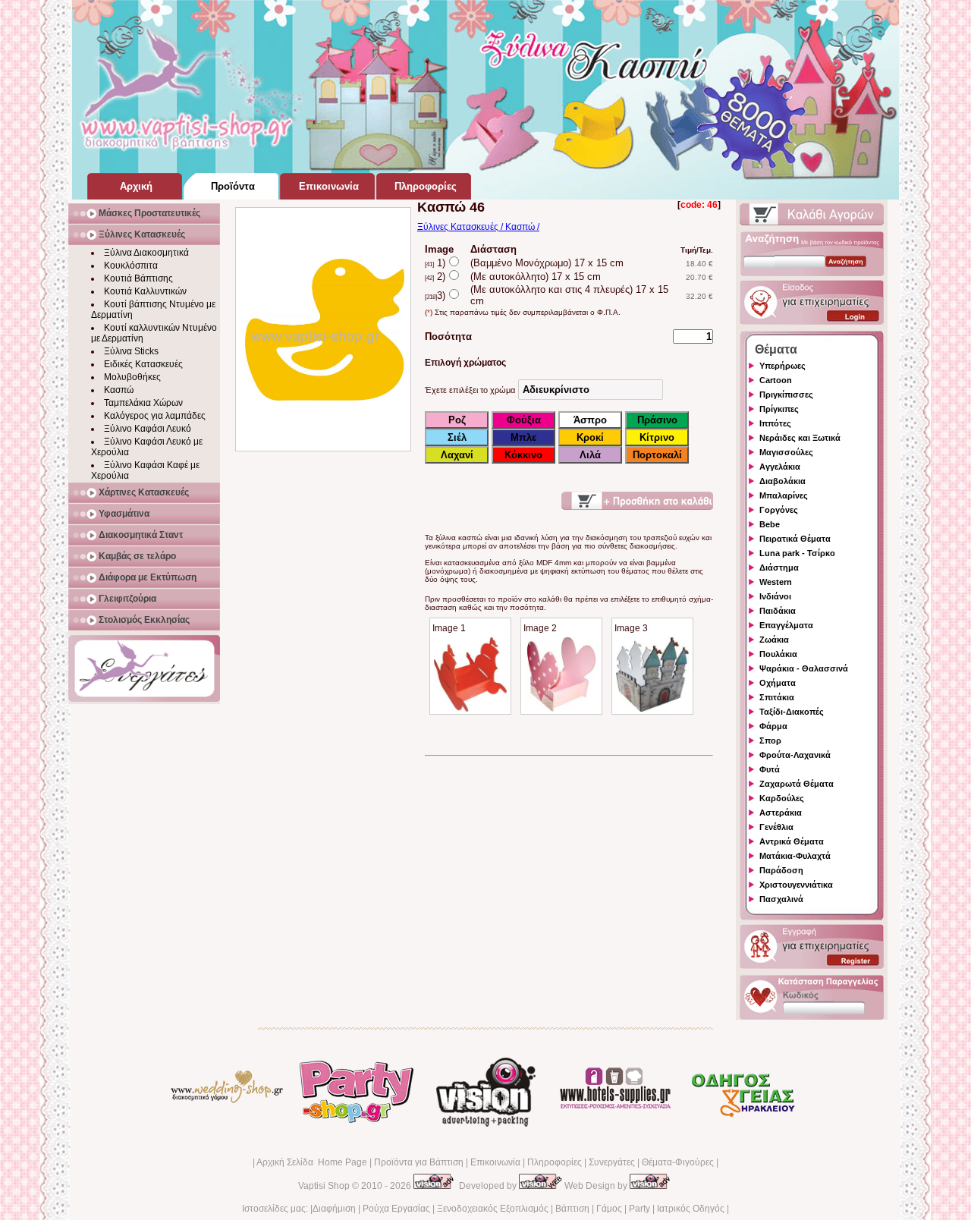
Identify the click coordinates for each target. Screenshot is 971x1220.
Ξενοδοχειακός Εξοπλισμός (492, 1208)
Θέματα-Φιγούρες (678, 1162)
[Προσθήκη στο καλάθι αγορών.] (637, 501)
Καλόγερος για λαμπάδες (155, 415)
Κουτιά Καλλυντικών (145, 291)
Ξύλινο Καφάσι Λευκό (147, 428)
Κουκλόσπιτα (131, 265)
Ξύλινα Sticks (131, 351)
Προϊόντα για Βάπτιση (419, 1162)
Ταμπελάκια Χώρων (143, 403)
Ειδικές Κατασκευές (143, 364)
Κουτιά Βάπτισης (138, 278)
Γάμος (609, 1208)
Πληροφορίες (554, 1162)
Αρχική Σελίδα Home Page (311, 1162)
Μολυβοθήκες (132, 377)
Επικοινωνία (495, 1162)
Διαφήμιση (334, 1208)
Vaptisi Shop (324, 1186)
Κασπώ (119, 390)
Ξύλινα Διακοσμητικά (146, 252)
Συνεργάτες (612, 1162)
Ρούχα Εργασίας (396, 1208)
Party (639, 1208)
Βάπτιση (572, 1208)
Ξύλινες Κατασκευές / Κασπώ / (478, 227)
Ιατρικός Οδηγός (690, 1208)
